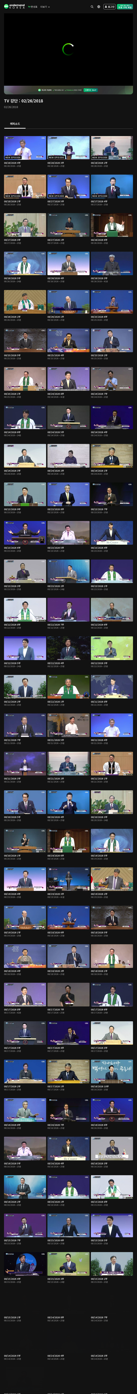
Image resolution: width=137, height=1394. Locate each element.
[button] (68, 49)
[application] (68, 49)
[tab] (15, 124)
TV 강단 (11, 101)
